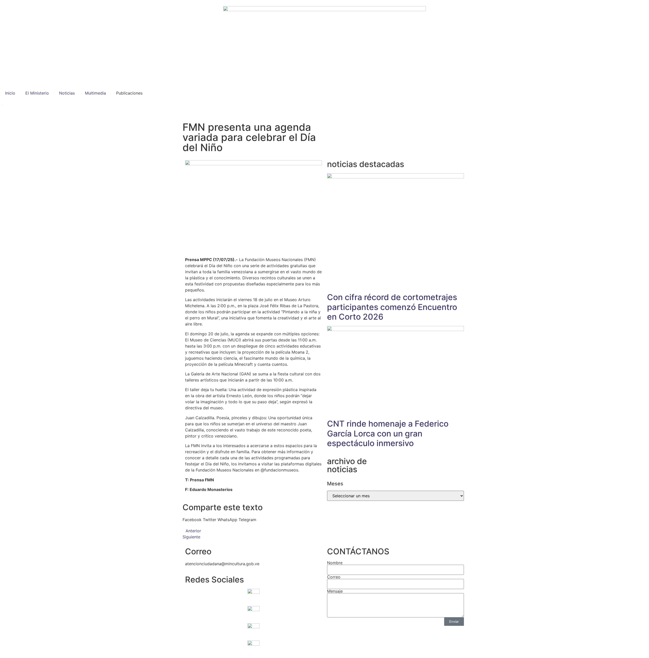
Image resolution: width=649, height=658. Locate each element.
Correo (333, 577)
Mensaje (335, 591)
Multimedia (95, 93)
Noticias (67, 93)
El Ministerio (37, 93)
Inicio (10, 93)
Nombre (334, 563)
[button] (192, 520)
